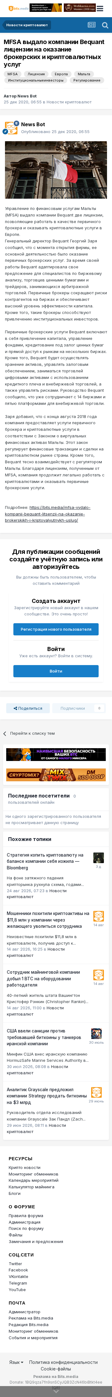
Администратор (24, 1311)
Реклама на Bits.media (31, 1317)
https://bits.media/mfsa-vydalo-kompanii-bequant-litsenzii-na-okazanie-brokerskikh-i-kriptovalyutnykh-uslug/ (48, 514)
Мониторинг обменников (33, 1173)
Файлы (15, 1234)
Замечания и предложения (36, 1241)
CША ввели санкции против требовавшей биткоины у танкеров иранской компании (44, 1037)
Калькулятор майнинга (31, 1186)
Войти (56, 671)
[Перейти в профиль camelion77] (98, 858)
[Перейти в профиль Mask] (96, 1033)
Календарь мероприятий (33, 1180)
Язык (15, 1362)
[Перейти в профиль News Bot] (11, 128)
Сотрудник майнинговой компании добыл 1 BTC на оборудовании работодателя (43, 978)
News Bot (27, 95)
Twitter (15, 1263)
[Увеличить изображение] (56, 169)
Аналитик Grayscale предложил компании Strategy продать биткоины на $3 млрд (47, 1096)
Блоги (15, 1193)
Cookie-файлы (56, 1368)
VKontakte (18, 1276)
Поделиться (29, 708)
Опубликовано (55, 131)
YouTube (17, 1289)
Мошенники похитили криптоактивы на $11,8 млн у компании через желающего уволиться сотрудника (48, 920)
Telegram (18, 1282)
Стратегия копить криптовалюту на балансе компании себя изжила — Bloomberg (45, 861)
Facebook (18, 1269)
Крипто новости (24, 1167)
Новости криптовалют (69, 101)
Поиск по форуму (26, 1228)
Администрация (24, 1222)
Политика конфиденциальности (63, 1362)
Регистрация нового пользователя (56, 629)
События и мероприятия (33, 1337)
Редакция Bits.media (29, 1324)
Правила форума (26, 1215)
